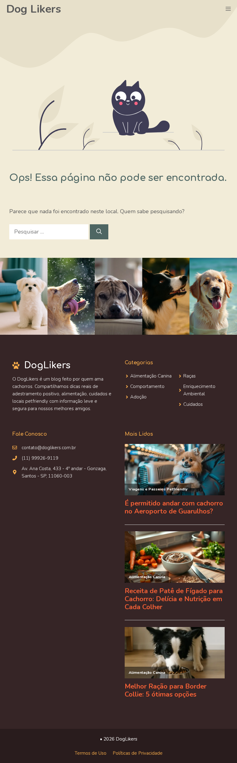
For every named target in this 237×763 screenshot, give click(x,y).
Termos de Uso (90, 753)
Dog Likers (33, 9)
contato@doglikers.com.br (49, 448)
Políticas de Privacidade (138, 753)
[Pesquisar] (99, 231)
